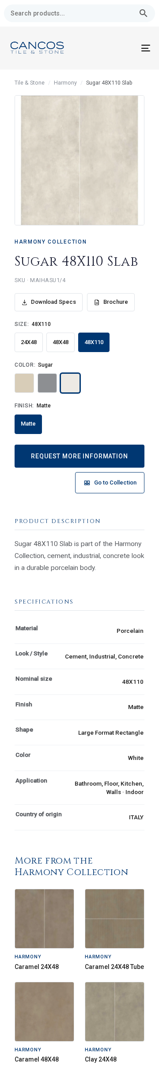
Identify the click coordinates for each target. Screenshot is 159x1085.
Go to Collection (115, 482)
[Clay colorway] (24, 383)
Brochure (115, 301)
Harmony (65, 82)
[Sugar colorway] (70, 383)
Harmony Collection (51, 242)
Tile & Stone (30, 82)
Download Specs (53, 301)
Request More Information (79, 456)
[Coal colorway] (47, 383)
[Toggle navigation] (126, 48)
